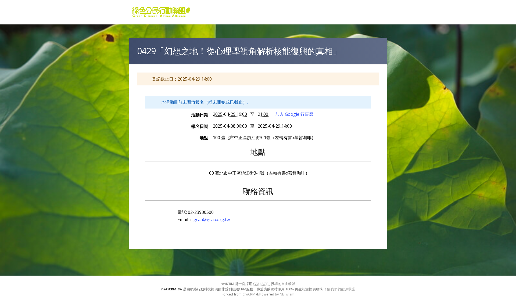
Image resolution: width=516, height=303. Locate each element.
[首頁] (161, 12)
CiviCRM (248, 294)
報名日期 (199, 126)
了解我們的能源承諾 (339, 289)
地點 (204, 138)
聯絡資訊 (258, 191)
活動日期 (199, 115)
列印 (365, 81)
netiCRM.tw (171, 289)
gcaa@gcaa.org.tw (212, 219)
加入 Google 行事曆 (294, 114)
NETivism (287, 294)
